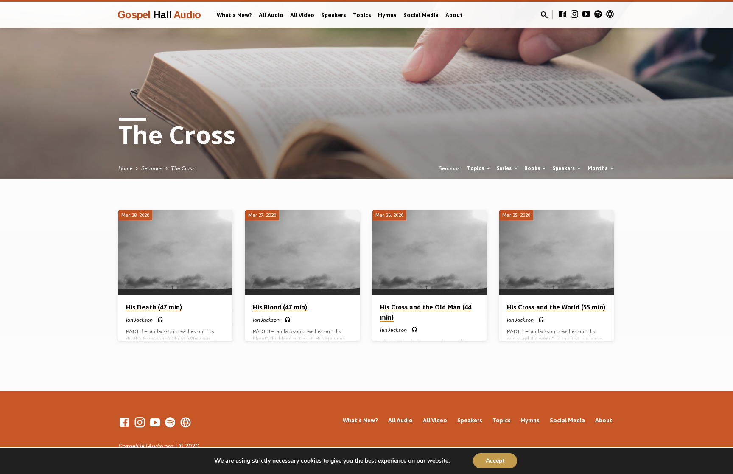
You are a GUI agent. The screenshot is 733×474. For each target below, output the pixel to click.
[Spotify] (598, 14)
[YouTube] (586, 14)
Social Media (421, 14)
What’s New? (234, 14)
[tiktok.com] (610, 14)
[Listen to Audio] (160, 320)
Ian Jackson (139, 320)
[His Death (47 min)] (175, 252)
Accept (495, 461)
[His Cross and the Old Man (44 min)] (429, 252)
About (453, 14)
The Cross (183, 168)
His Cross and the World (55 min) (556, 307)
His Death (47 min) (154, 307)
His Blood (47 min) (280, 307)
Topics (362, 14)
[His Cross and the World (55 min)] (556, 252)
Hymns (387, 14)
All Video (302, 14)
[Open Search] (544, 15)
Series (505, 168)
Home (125, 168)
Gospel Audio (159, 14)
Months (598, 168)
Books (532, 168)
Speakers (333, 14)
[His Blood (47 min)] (302, 252)
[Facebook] (562, 14)
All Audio (271, 14)
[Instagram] (574, 14)
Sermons (151, 168)
